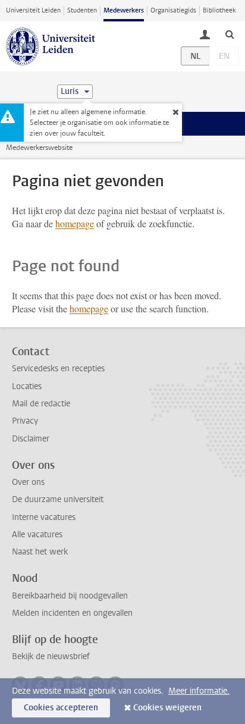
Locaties (27, 386)
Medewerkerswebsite (39, 147)
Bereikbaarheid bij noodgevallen (70, 595)
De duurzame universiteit (57, 499)
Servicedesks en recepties (58, 368)
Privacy (25, 421)
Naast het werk (40, 551)
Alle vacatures (37, 534)
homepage (74, 223)
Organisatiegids (173, 10)
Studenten (82, 10)
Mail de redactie (41, 403)
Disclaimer (30, 438)
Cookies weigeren (167, 707)
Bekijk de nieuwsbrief (51, 656)
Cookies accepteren (61, 707)
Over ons (28, 482)
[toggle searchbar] (229, 33)
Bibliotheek (219, 10)
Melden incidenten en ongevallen (72, 613)
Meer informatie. (199, 691)
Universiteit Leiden (33, 10)
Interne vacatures (44, 517)
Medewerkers (123, 10)
